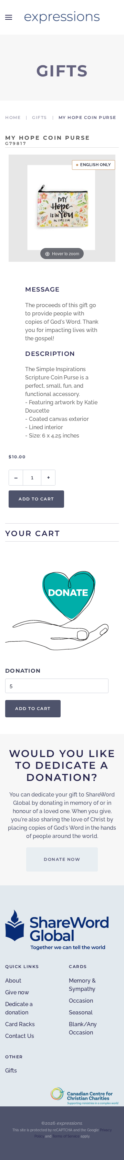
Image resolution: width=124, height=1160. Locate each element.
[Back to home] (62, 17)
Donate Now (62, 859)
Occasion (81, 1000)
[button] (8, 17)
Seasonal (81, 1012)
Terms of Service (66, 1136)
